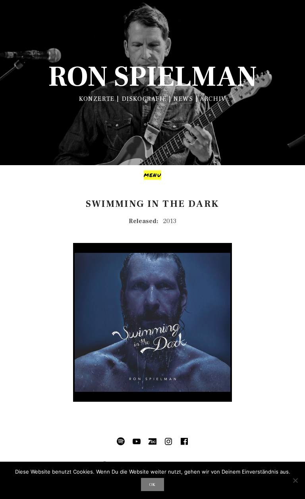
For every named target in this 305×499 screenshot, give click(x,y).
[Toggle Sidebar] (152, 175)
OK (152, 484)
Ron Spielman (152, 76)
